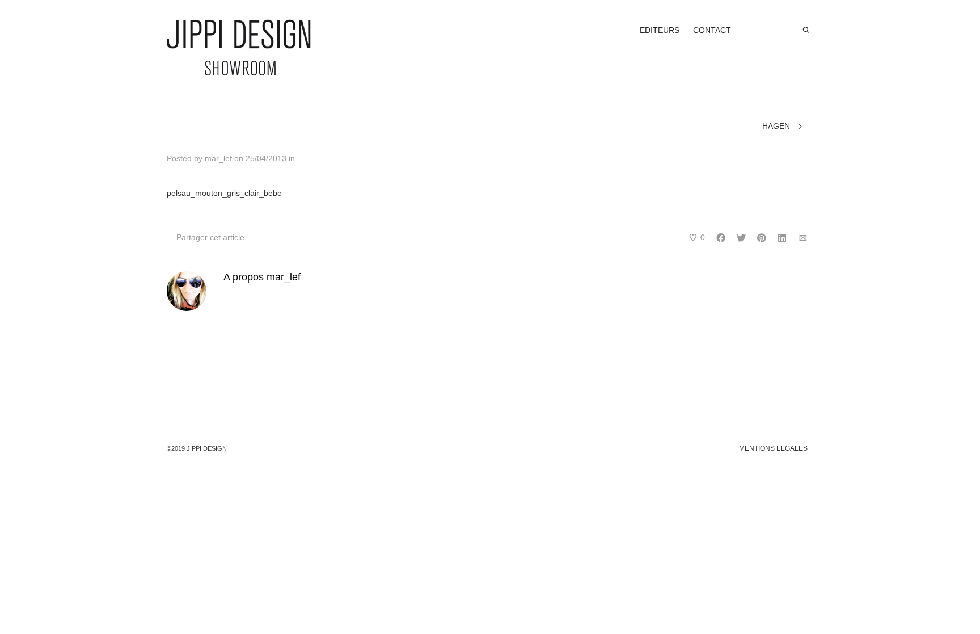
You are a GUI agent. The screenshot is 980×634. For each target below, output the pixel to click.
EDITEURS (659, 30)
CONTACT (712, 30)
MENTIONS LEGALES (773, 448)
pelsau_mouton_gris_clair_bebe (224, 193)
